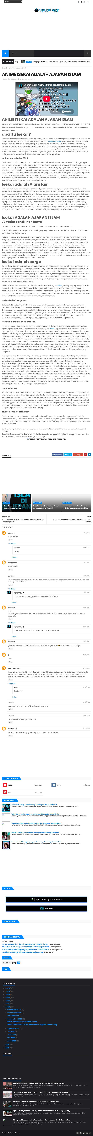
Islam (59, 285)
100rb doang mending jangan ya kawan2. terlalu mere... (26, 949)
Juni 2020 (11, 1035)
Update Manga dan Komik (49, 899)
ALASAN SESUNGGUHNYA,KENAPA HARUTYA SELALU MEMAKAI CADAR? (39, 1083)
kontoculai (12, 729)
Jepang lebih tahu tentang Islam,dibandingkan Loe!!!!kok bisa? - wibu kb (41, 1092)
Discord (49, 908)
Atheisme (6, 502)
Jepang (27, 79)
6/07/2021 (86, 627)
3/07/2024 (86, 729)
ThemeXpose (14, 1133)
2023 (7, 998)
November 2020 (14, 1013)
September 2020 (14, 1019)
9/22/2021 (86, 641)
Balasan (12, 544)
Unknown (12, 608)
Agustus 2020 (13, 1028)
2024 (7, 994)
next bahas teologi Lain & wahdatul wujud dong (22, 952)
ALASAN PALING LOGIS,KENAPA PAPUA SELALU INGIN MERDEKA (36, 1101)
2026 (7, 988)
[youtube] (78, 2)
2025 (7, 991)
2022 (7, 1001)
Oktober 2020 (13, 1016)
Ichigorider (12, 533)
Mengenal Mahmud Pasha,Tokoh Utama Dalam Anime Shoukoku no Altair (41, 1120)
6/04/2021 (86, 607)
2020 (7, 1007)
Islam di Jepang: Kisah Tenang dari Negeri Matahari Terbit (16, 507)
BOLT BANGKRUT (14, 668)
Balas (10, 540)
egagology (18, 593)
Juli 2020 (11, 1031)
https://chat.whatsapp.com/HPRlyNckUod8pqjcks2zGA (25, 947)
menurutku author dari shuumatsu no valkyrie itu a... (25, 944)
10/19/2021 (86, 655)
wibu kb (33, 79)
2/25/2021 (86, 576)
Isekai (58, 141)
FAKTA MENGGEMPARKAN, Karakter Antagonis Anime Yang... (32, 1025)
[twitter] (84, 2)
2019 (7, 1045)
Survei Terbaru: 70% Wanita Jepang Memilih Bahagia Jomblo (35, 833)
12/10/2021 (86, 668)
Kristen (51, 328)
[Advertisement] (46, 32)
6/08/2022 (86, 715)
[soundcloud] (87, 2)
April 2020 (11, 1041)
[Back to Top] (90, 1133)
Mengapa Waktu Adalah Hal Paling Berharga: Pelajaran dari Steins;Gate (49, 62)
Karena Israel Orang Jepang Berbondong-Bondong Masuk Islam (36, 842)
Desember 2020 (14, 1010)
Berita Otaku (37, 502)
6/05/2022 (86, 547)
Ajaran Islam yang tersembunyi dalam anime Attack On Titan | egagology (41, 1111)
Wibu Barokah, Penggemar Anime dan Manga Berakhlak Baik (46, 507)
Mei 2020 (11, 1038)
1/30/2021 (87, 533)
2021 (7, 1004)
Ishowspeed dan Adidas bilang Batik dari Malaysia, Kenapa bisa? (75, 507)
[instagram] (81, 2)
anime (17, 62)
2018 (7, 1048)
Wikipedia (52, 141)
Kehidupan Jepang (9, 963)
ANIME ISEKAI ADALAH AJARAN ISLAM (22, 1021)
